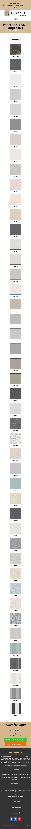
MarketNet (19, 827)
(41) (15, 802)
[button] (15, 19)
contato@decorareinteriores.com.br (14, 5)
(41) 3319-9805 (15, 2)
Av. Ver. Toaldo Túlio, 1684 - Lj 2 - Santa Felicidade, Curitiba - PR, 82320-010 (15, 791)
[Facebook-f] (14, 7)
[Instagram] (17, 7)
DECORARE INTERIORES (7, 825)
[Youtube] (19, 819)
